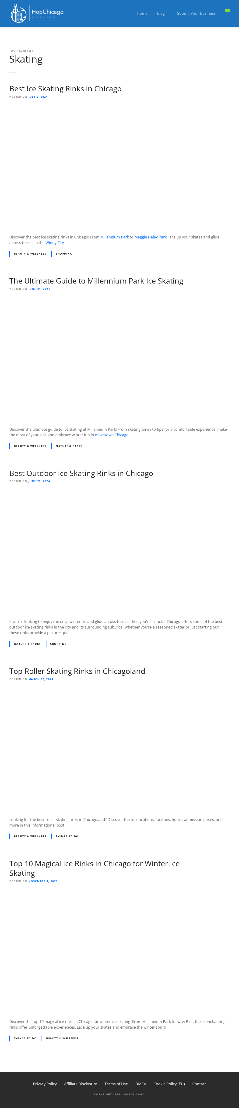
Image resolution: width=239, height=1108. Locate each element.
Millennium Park (114, 237)
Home (142, 13)
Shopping (64, 253)
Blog (161, 13)
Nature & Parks (69, 446)
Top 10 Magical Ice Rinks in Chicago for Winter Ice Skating (94, 868)
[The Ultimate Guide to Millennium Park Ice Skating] (119, 299)
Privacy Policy (45, 1084)
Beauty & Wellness (30, 253)
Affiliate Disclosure (80, 1084)
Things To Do (67, 836)
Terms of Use (116, 1084)
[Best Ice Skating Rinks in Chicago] (119, 107)
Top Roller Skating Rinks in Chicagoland (77, 671)
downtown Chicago (112, 434)
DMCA (140, 1084)
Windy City (55, 242)
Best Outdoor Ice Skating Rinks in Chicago (81, 473)
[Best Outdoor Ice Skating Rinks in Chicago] (119, 491)
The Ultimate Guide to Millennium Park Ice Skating (96, 281)
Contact (199, 1084)
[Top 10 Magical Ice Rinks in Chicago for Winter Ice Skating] (119, 892)
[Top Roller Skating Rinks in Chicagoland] (119, 689)
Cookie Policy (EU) (169, 1084)
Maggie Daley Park (150, 237)
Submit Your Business (196, 13)
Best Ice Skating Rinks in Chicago (65, 88)
